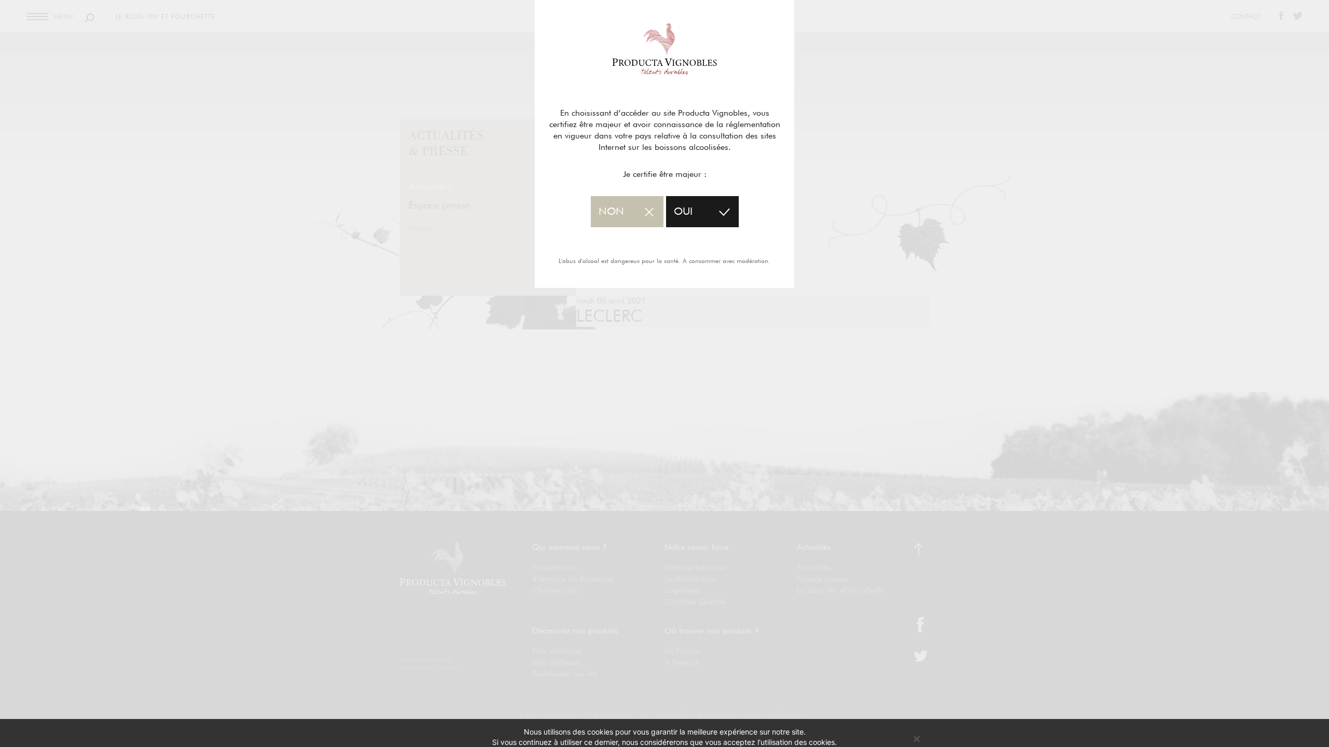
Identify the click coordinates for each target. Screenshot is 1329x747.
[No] (916, 739)
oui (683, 211)
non (611, 211)
